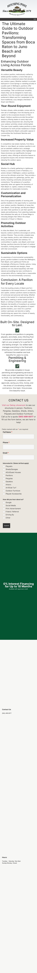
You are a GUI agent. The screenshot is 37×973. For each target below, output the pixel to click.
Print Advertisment (13, 509)
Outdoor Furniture (13, 491)
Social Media (11, 506)
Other (8, 518)
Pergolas (9, 478)
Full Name (7, 432)
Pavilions (9, 475)
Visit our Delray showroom (13, 405)
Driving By (10, 515)
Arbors (8, 485)
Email (6, 453)
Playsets (9, 466)
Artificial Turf (11, 488)
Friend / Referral (12, 512)
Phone (6, 442)
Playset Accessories (14, 494)
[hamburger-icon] (35, 19)
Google (8, 502)
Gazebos (9, 482)
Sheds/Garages (12, 469)
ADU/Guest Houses (13, 472)
